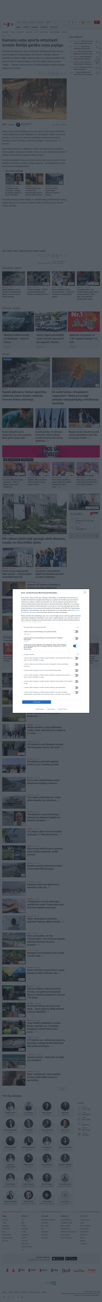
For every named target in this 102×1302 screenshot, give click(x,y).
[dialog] (51, 651)
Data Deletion (39, 709)
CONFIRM (36, 702)
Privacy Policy (62, 709)
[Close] (85, 593)
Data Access (51, 709)
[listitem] (51, 627)
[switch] (75, 631)
